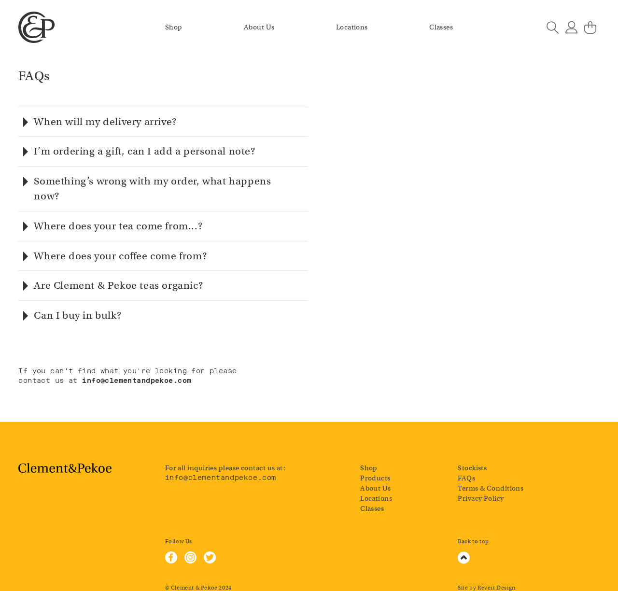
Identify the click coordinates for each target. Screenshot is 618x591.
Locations (352, 27)
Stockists (472, 468)
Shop (174, 27)
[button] (163, 122)
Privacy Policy (481, 498)
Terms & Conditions (490, 488)
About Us (259, 27)
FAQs (466, 478)
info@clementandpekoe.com (220, 477)
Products (375, 478)
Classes (441, 27)
